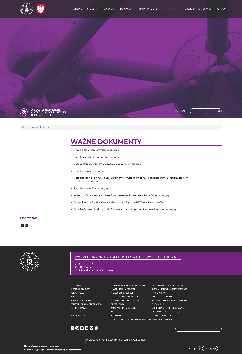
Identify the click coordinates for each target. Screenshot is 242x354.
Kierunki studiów (80, 289)
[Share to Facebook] (22, 225)
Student (92, 9)
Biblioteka (77, 312)
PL (176, 111)
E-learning (158, 304)
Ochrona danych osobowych (168, 308)
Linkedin (86, 328)
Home (25, 127)
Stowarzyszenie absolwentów (169, 300)
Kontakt (221, 9)
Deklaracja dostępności (166, 312)
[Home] (27, 9)
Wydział (77, 9)
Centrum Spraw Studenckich (87, 304)
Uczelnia (76, 285)
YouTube (82, 328)
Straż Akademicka (162, 319)
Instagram (77, 328)
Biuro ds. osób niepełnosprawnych (131, 319)
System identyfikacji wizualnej (169, 289)
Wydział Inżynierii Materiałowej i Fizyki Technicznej (48, 112)
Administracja (79, 308)
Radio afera (158, 293)
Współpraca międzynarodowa (128, 285)
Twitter (91, 328)
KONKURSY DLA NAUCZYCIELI (125, 300)
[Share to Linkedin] (26, 225)
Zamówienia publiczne (123, 308)
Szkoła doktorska (81, 300)
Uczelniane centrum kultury (168, 285)
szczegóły (115, 150)
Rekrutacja (77, 293)
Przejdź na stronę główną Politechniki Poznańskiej (116, 340)
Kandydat (109, 9)
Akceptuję (194, 348)
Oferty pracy (118, 304)
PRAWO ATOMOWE (161, 315)
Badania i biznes (149, 9)
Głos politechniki (162, 296)
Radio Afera (96, 328)
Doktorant (127, 9)
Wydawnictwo (79, 315)
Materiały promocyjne (197, 9)
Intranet (115, 312)
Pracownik (171, 9)
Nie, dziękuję (210, 348)
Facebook (72, 328)
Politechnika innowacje (124, 296)
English (183, 111)
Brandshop (117, 315)
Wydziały (76, 296)
